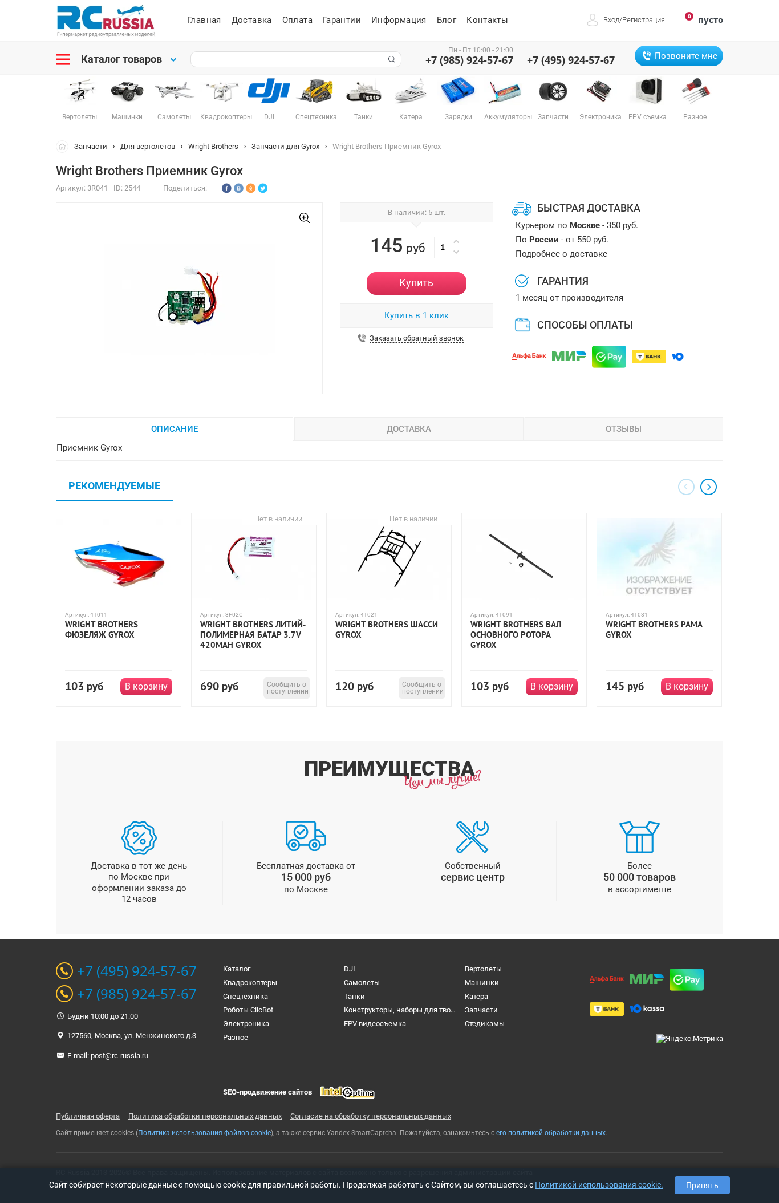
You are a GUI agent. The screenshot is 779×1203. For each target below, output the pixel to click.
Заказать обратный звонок (417, 338)
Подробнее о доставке (561, 254)
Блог (447, 20)
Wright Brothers (213, 146)
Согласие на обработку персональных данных (370, 1116)
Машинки (482, 982)
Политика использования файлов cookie (204, 1133)
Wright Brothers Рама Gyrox (654, 629)
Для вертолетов (147, 146)
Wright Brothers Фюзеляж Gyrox (101, 629)
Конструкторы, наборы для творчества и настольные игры (445, 1010)
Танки (354, 996)
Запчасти (90, 146)
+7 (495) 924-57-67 (571, 60)
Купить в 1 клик (416, 315)
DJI (349, 969)
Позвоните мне (686, 56)
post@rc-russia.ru (119, 1055)
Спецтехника (245, 996)
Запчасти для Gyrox (285, 146)
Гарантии (342, 20)
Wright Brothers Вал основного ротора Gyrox (515, 634)
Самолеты (362, 982)
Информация (399, 20)
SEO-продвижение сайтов (267, 1092)
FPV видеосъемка (375, 1023)
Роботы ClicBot (248, 1010)
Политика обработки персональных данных (205, 1116)
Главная (204, 20)
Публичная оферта (88, 1116)
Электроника (246, 1023)
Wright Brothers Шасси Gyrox (386, 629)
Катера (476, 996)
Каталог (236, 969)
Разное (235, 1037)
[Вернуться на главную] (65, 146)
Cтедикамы (485, 1023)
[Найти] (391, 59)
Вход (611, 19)
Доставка (252, 20)
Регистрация (643, 19)
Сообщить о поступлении (288, 688)
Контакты (487, 20)
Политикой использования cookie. (599, 1184)
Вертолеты (483, 969)
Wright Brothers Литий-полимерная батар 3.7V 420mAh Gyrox (253, 634)
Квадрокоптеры (250, 982)
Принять (702, 1185)
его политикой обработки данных (551, 1133)
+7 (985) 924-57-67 (469, 60)
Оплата (297, 20)
